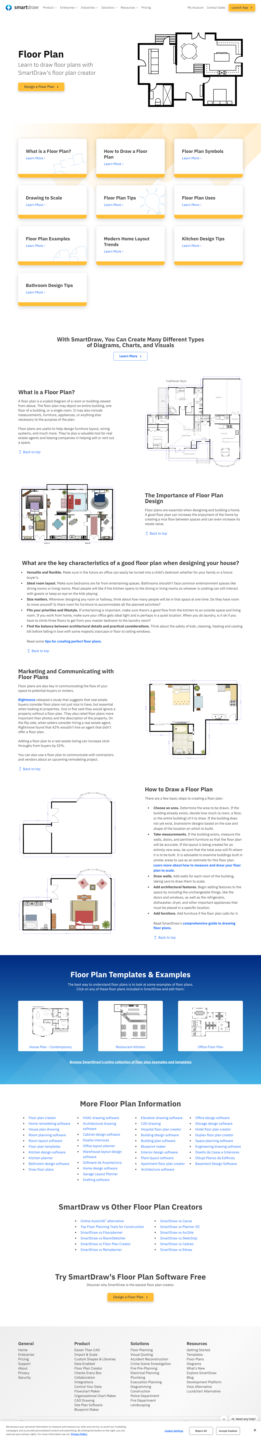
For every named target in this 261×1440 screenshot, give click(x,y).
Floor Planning (141, 1350)
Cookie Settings (174, 1430)
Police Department (144, 1396)
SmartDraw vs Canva (176, 1221)
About (23, 1368)
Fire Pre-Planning (143, 1368)
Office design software (212, 1118)
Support (24, 1363)
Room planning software (47, 1135)
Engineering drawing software (218, 1146)
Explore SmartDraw (201, 1373)
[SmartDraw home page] (22, 8)
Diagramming (140, 1386)
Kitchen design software (47, 1152)
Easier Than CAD (87, 1350)
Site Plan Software (88, 1405)
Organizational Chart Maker (95, 1396)
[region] (130, 1430)
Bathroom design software (49, 1163)
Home (22, 1350)
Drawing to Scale (44, 198)
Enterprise (26, 1354)
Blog (190, 1377)
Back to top (32, 452)
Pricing (146, 8)
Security (24, 1377)
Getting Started (198, 1350)
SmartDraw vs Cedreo (177, 1244)
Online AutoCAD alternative (102, 1221)
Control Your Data (87, 1386)
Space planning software (214, 1141)
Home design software (100, 1168)
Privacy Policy (79, 1434)
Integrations (83, 1382)
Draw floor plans (41, 1169)
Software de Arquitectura (102, 1162)
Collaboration (84, 1377)
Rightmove (27, 700)
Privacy (23, 1373)
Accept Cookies (228, 1430)
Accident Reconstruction (149, 1359)
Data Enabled (84, 1363)
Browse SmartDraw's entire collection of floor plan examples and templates (130, 1062)
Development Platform (204, 1382)
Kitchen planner (41, 1158)
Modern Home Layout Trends (126, 241)
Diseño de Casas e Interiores (217, 1152)
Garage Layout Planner (100, 1174)
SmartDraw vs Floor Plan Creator (106, 1244)
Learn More (128, 356)
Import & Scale (85, 1354)
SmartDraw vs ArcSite (177, 1232)
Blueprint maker (153, 1146)
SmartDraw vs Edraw (176, 1249)
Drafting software (96, 1179)
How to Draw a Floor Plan (126, 154)
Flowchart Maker (87, 1391)
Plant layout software (157, 1158)
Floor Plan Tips (120, 198)
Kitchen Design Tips (203, 239)
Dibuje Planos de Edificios (215, 1158)
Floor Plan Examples (48, 239)
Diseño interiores (96, 1140)
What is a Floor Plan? (48, 151)
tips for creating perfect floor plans (73, 641)
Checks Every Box (88, 1373)
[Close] (255, 1430)
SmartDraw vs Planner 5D (179, 1226)
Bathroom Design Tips (49, 285)
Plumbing (137, 1377)
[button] (50, 7)
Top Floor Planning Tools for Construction (112, 1226)
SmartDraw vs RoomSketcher (103, 1238)
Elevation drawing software (161, 1118)
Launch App (240, 8)
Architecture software (157, 1169)
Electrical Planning (144, 1373)
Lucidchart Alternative (204, 1391)
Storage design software (214, 1123)
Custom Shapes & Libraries (95, 1359)
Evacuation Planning (146, 1382)
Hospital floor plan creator (161, 1129)
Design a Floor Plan (39, 86)
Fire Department (143, 1400)
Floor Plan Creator (88, 1368)
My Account (196, 8)
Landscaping (140, 1405)
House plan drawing (44, 1129)
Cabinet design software (101, 1134)
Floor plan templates (45, 1146)
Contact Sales (216, 8)
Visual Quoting (141, 1354)
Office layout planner (99, 1146)
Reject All (201, 1430)
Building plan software (158, 1141)
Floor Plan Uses (198, 198)
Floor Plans (195, 1359)
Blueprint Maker (86, 1409)
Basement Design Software (216, 1163)
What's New (196, 1368)
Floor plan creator (42, 1118)
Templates (195, 1354)
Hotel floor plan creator (213, 1129)
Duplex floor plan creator (214, 1135)
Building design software (160, 1135)
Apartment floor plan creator (163, 1163)
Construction (140, 1391)
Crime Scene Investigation (150, 1363)
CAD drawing (151, 1123)
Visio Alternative (199, 1386)
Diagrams (194, 1363)
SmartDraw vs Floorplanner (102, 1232)
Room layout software (45, 1141)
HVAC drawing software (101, 1118)
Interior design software (159, 1152)
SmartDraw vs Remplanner (101, 1249)
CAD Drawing (84, 1400)
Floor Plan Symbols (202, 151)
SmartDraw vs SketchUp (178, 1238)
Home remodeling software (50, 1123)
